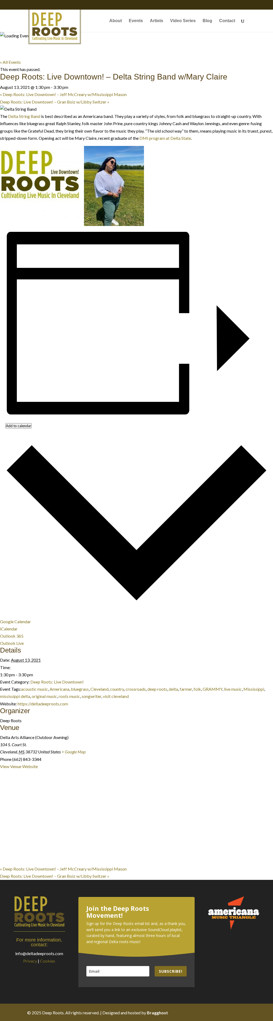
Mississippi (253, 689)
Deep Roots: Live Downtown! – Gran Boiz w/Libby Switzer (54, 101)
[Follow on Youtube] (241, 1012)
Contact (227, 21)
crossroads (136, 689)
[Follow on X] (220, 1012)
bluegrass (80, 689)
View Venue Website (19, 766)
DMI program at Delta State (165, 138)
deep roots (157, 689)
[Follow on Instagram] (231, 1012)
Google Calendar (15, 621)
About (115, 21)
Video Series (183, 21)
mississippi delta (15, 696)
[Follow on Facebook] (209, 1012)
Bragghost (157, 1012)
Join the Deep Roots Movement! (117, 912)
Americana (59, 689)
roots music (69, 696)
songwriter (91, 696)
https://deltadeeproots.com (43, 703)
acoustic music (34, 689)
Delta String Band (24, 116)
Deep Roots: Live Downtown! (57, 681)
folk (197, 689)
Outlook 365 (11, 635)
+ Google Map (74, 751)
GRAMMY (212, 689)
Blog (207, 21)
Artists (156, 21)
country (117, 689)
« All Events (10, 62)
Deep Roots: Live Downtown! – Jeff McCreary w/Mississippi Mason (63, 94)
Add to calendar (18, 426)
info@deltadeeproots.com (39, 953)
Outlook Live (12, 643)
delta (173, 689)
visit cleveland (116, 696)
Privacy (30, 960)
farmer (186, 689)
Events (136, 21)
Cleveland (99, 689)
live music (233, 689)
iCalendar (9, 628)
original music (44, 696)
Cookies (47, 960)
